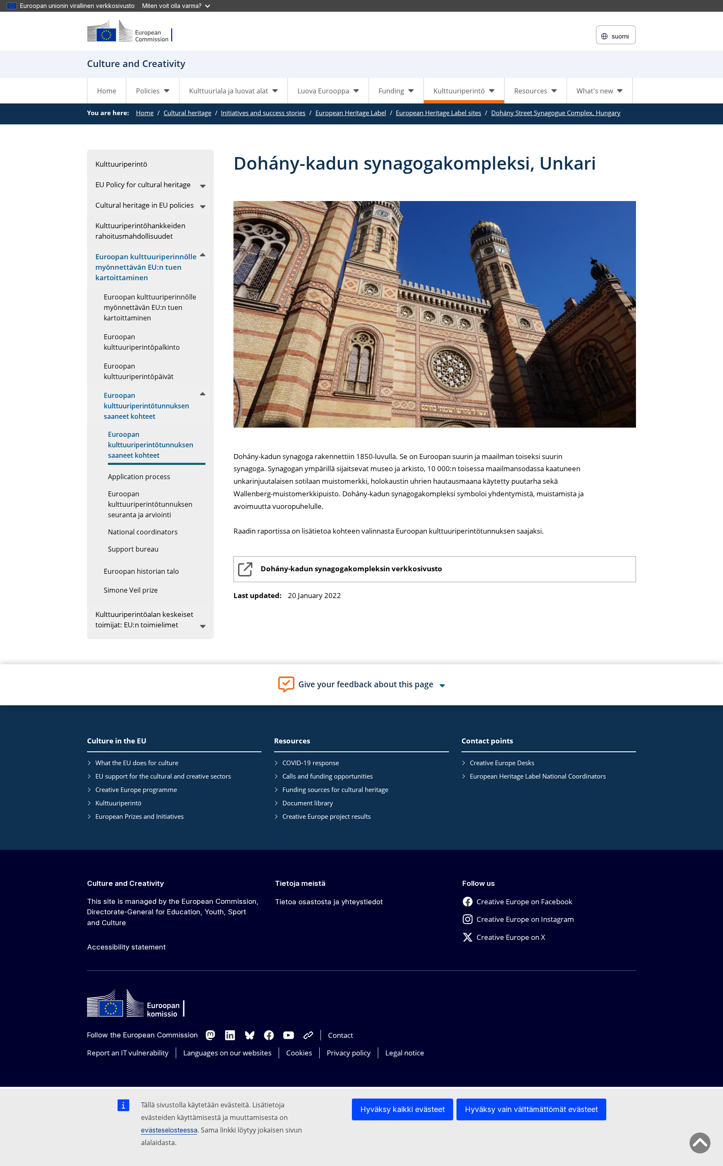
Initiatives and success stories (263, 112)
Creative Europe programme (136, 789)
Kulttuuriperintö (118, 803)
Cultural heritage (187, 112)
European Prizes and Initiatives (139, 816)
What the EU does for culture (136, 762)
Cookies (299, 1053)
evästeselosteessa (169, 1130)
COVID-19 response (310, 762)
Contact (340, 1035)
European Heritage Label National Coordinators (538, 776)
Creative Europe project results (326, 816)
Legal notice (404, 1053)
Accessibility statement (126, 947)
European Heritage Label (350, 112)
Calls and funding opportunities (327, 776)
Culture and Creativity (125, 883)
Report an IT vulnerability (128, 1053)
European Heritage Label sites (438, 112)
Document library (307, 803)
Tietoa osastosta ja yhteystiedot (329, 902)
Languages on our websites (227, 1053)
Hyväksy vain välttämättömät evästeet (531, 1109)
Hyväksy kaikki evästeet (402, 1109)
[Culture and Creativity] (135, 31)
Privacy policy (349, 1053)
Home (106, 90)
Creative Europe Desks (502, 762)
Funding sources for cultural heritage (335, 789)
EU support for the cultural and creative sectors (163, 776)
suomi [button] (620, 36)
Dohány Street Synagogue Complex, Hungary (555, 112)
